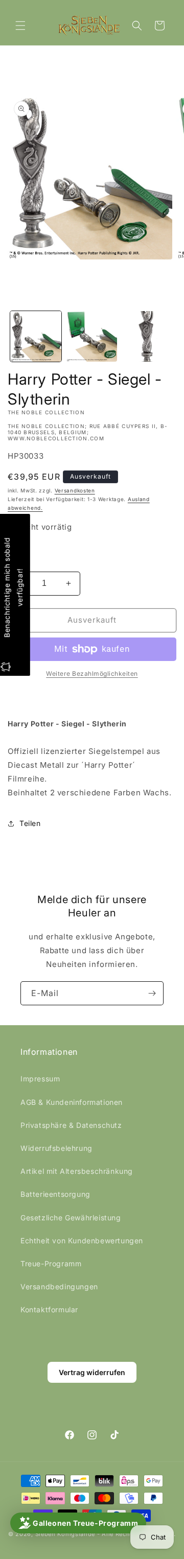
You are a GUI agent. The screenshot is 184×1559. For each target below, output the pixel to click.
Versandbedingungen (59, 1286)
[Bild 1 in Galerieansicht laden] (35, 336)
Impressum (40, 1078)
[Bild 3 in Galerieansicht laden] (147, 336)
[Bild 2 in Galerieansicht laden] (92, 336)
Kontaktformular (49, 1309)
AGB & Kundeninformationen (71, 1102)
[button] (20, 25)
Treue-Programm (50, 1263)
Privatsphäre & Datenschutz (71, 1125)
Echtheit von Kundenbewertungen (81, 1240)
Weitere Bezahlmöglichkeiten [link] (92, 673)
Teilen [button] (30, 823)
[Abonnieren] (152, 993)
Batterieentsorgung (55, 1194)
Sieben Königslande (65, 1534)
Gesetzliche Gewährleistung (70, 1217)
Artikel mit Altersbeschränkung (76, 1171)
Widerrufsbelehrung (56, 1148)
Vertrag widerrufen (92, 1372)
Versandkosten (75, 490)
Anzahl (19, 563)
